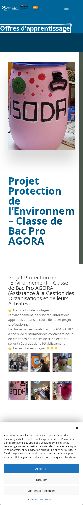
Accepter (41, 469)
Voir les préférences (41, 491)
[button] (77, 428)
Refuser (41, 480)
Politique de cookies (39, 499)
